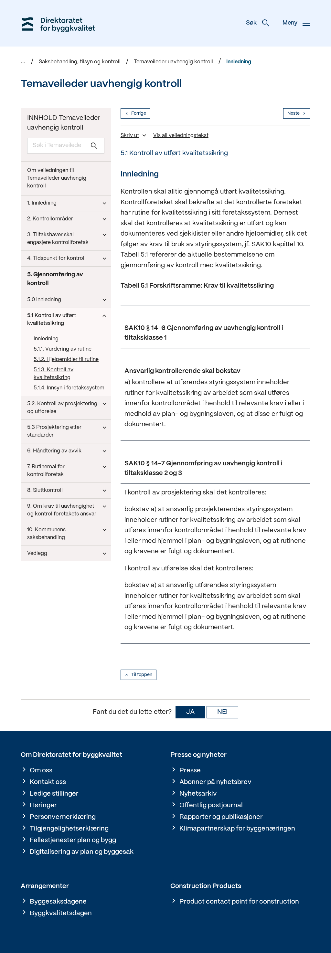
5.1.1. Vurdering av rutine (62, 349)
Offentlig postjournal (211, 805)
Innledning (238, 61)
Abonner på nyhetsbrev (215, 782)
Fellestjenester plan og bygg (73, 840)
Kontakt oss (48, 782)
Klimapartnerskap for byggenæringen (237, 829)
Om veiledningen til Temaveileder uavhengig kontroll (56, 178)
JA (190, 712)
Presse (190, 771)
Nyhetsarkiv (198, 794)
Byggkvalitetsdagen (61, 913)
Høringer (43, 805)
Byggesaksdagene (58, 902)
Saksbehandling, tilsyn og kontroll (80, 61)
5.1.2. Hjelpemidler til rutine (66, 359)
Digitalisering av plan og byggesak (81, 852)
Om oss (41, 771)
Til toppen (141, 674)
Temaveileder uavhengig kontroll (173, 61)
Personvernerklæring (63, 817)
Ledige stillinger (54, 794)
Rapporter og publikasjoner (221, 817)
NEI (222, 712)
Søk (251, 23)
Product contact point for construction (239, 902)
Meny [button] (290, 23)
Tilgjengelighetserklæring (69, 829)
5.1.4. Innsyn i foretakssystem (69, 388)
